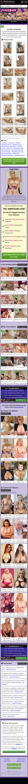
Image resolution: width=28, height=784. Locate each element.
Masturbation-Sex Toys (17, 151)
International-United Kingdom (9, 146)
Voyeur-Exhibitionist (6, 153)
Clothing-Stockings (6, 151)
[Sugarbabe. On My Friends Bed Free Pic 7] (20, 72)
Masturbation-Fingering (17, 150)
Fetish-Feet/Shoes (5, 150)
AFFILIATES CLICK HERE (14, 764)
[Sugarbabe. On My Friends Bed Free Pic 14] (7, 110)
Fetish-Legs (9, 148)
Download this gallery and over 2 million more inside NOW (14, 161)
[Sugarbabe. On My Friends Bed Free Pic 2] (20, 47)
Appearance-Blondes (20, 155)
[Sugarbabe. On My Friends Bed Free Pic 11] (7, 96)
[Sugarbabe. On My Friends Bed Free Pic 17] (7, 121)
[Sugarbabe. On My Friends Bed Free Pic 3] (7, 61)
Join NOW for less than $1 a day (14, 256)
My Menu (14, 21)
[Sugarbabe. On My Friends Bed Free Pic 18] (20, 121)
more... (20, 37)
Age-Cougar (11, 142)
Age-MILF (17, 142)
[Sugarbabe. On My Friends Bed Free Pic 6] (7, 72)
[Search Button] (22, 2)
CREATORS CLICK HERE (14, 767)
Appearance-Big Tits (6, 144)
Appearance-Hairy (17, 144)
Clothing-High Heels (18, 148)
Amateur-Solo (16, 153)
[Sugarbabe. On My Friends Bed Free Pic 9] (7, 83)
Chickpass (14, 748)
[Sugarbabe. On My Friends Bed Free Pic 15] (20, 110)
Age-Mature (4, 142)
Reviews (18, 744)
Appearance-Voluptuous (7, 155)
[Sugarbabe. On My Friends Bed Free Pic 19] (7, 130)
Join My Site (19, 407)
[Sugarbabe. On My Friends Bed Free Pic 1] (7, 47)
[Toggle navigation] (25, 2)
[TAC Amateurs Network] (7, 2)
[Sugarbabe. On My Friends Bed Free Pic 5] (20, 61)
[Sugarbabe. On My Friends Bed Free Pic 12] (20, 96)
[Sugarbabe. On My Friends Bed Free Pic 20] (20, 130)
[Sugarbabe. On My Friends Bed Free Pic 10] (20, 83)
